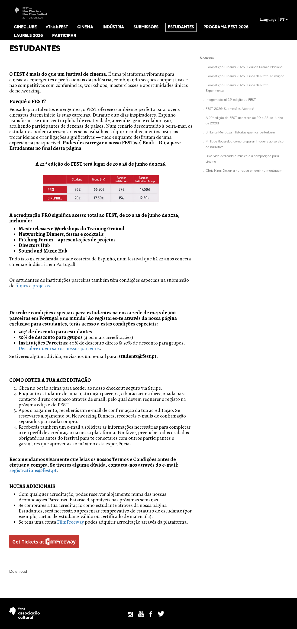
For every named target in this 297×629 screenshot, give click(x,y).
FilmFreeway (70, 521)
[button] (25, 27)
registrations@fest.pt (33, 470)
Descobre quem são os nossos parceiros (59, 348)
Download (18, 572)
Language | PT (272, 19)
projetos (41, 285)
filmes (21, 285)
